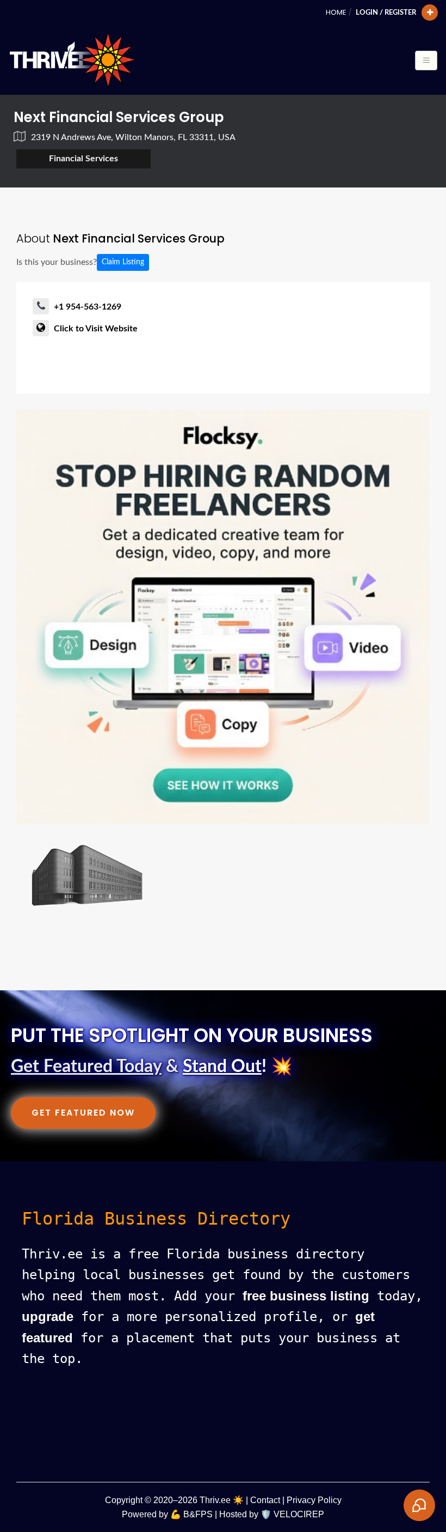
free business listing (306, 1295)
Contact (265, 1500)
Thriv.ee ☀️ (222, 1500)
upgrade (47, 1316)
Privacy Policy (314, 1500)
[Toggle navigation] (426, 60)
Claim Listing (123, 262)
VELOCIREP (299, 1514)
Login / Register (386, 12)
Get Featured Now (83, 1112)
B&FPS (198, 1514)
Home (336, 12)
